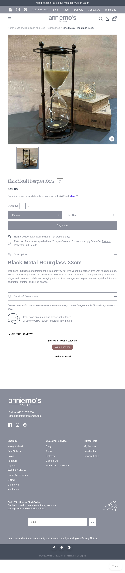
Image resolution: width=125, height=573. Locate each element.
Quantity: (13, 205)
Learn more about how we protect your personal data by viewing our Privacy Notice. (53, 538)
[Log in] (107, 19)
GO (92, 522)
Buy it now (62, 225)
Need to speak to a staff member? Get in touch (62, 2)
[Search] (101, 19)
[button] (40, 9)
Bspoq (83, 555)
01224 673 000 (25, 412)
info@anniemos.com (30, 416)
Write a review (62, 347)
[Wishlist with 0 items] (60, 181)
